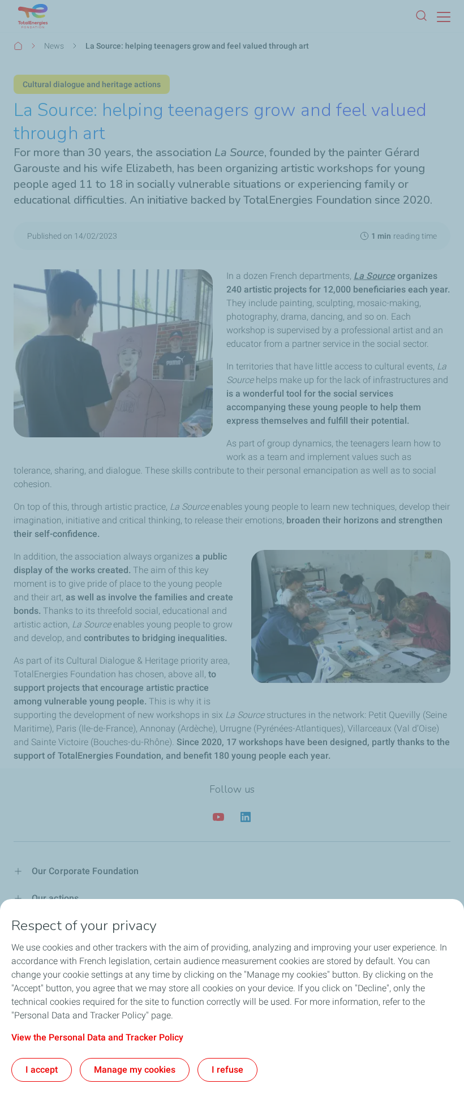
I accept (41, 1069)
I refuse (227, 1069)
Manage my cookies (134, 1069)
